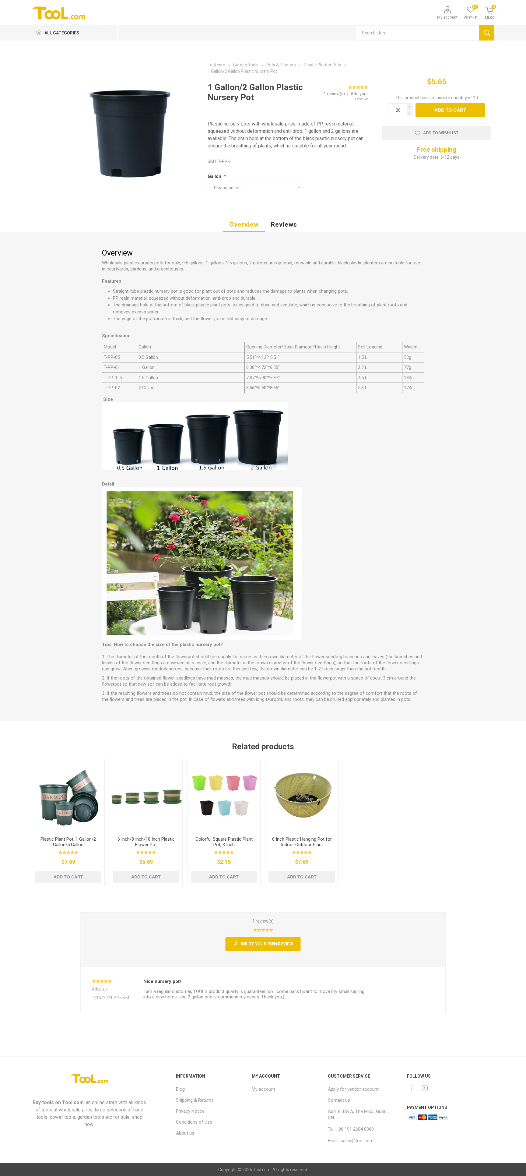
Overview (244, 224)
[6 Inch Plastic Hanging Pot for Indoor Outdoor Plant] (301, 795)
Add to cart (450, 110)
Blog (180, 1089)
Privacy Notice (190, 1111)
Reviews (284, 224)
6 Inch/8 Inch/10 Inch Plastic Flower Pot (146, 841)
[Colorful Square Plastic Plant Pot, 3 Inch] (224, 795)
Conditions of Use (194, 1122)
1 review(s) (335, 93)
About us (185, 1133)
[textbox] (417, 33)
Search (486, 33)
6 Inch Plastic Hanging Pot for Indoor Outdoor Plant (302, 841)
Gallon (215, 176)
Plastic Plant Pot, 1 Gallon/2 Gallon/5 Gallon (68, 841)
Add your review (359, 96)
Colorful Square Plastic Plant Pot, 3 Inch (224, 841)
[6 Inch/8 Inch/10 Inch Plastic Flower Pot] (146, 795)
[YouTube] (424, 1088)
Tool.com (73, 1102)
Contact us (339, 1100)
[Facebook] (413, 1088)
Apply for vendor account (353, 1089)
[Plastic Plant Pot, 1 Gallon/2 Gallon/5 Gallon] (68, 795)
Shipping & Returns (195, 1100)
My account (447, 17)
